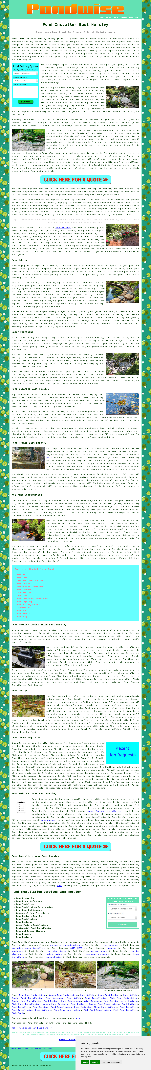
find (20, 862)
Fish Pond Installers (125, 1010)
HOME (101, 18)
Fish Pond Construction (67, 1010)
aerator (50, 665)
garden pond (37, 189)
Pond (14, 228)
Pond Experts (47, 1049)
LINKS (108, 18)
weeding (112, 948)
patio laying (54, 954)
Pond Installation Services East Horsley (46, 892)
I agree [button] (85, 1062)
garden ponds (47, 820)
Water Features (92, 1001)
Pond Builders (130, 1004)
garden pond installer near (68, 782)
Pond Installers (21, 1007)
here (59, 886)
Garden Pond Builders (55, 1004)
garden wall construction (65, 945)
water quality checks (70, 820)
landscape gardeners (97, 954)
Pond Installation (96, 998)
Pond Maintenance (71, 1001)
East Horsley (63, 228)
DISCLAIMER (133, 18)
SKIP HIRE (76, 948)
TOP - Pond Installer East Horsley (32, 1028)
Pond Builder (87, 995)
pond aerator (22, 630)
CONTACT (123, 18)
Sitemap (13, 1049)
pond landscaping (49, 823)
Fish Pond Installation (32, 995)
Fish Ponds (18, 1013)
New (32, 1049)
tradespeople (103, 957)
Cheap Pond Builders (109, 995)
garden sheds (99, 951)
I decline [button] (95, 1062)
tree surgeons (110, 945)
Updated (38, 1049)
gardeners (17, 951)
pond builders (60, 243)
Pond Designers (54, 998)
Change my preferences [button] (111, 1062)
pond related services (56, 832)
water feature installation (104, 811)
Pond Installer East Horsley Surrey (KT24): (39, 39)
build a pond (127, 942)
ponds (49, 457)
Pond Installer (82, 1007)
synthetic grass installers (28, 948)
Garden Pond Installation (63, 995)
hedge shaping (54, 957)
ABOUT (115, 18)
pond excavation (38, 826)
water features (59, 74)
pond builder (35, 54)
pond (120, 65)
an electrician (57, 951)
